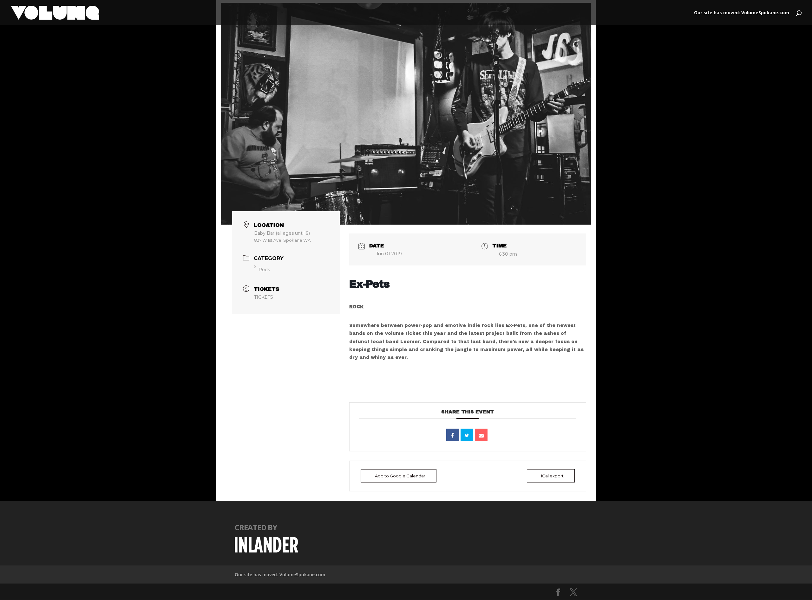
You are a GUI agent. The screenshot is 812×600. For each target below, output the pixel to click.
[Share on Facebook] (452, 435)
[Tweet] (467, 435)
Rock (264, 269)
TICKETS (263, 297)
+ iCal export (551, 475)
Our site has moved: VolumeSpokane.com (741, 13)
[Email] (481, 435)
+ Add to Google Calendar (398, 475)
